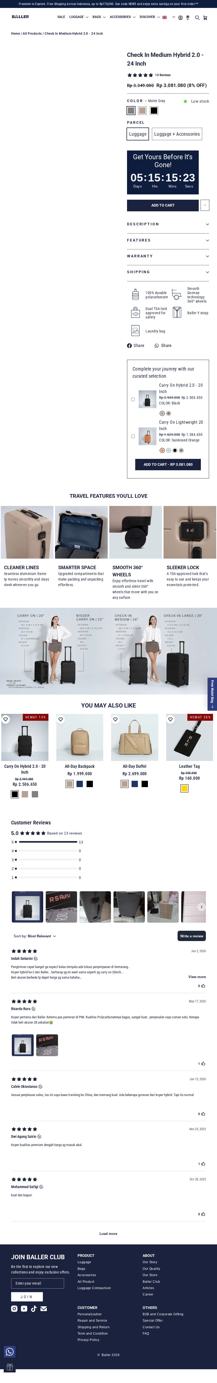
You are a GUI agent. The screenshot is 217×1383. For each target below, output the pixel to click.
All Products (32, 33)
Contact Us (151, 1327)
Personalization (90, 1314)
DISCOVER (148, 17)
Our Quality (151, 1269)
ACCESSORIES (121, 17)
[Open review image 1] (23, 1045)
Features (139, 240)
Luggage (137, 134)
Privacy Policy (88, 1340)
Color (146, 101)
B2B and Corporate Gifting (163, 1314)
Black (154, 111)
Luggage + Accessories (177, 134)
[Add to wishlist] (5, 719)
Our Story (150, 1262)
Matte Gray (131, 111)
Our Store (150, 1275)
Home (15, 33)
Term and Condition (93, 1333)
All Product (86, 1282)
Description (143, 224)
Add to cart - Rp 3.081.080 (168, 464)
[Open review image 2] (47, 1045)
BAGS (97, 17)
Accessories (87, 1275)
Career (148, 1294)
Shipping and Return (94, 1327)
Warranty (140, 256)
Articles (148, 1288)
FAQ (146, 1333)
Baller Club (151, 1282)
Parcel (136, 122)
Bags (81, 1269)
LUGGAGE (76, 17)
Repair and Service (92, 1320)
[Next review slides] (201, 907)
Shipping (138, 272)
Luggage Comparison (94, 1288)
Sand (142, 111)
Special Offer (153, 1320)
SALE (61, 17)
